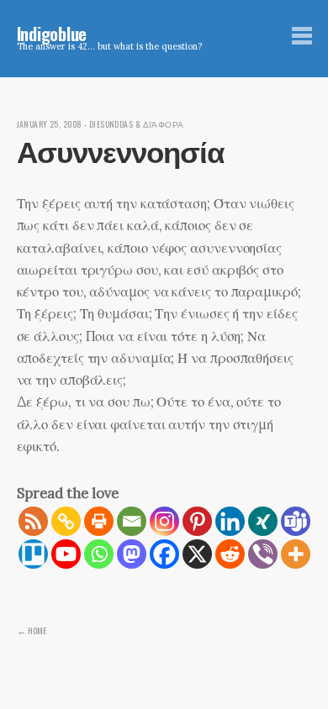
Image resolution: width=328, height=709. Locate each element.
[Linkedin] (230, 521)
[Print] (99, 521)
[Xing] (263, 521)
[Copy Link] (66, 521)
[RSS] (33, 521)
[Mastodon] (131, 554)
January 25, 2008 (49, 124)
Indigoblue (52, 33)
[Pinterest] (197, 521)
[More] (295, 554)
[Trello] (33, 554)
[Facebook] (164, 554)
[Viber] (263, 554)
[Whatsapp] (99, 554)
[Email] (131, 521)
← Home (31, 630)
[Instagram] (164, 521)
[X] (197, 554)
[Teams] (295, 521)
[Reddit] (230, 554)
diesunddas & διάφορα (136, 124)
